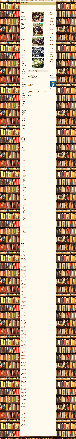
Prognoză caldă (24, 202)
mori (25, 355)
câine (21, 281)
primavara (22, 383)
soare (22, 406)
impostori (22, 334)
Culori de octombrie (24, 178)
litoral (24, 347)
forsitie (24, 316)
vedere (22, 422)
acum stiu (25, 250)
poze (35, 71)
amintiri (25, 254)
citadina (25, 284)
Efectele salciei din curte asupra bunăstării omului (24, 99)
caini (21, 271)
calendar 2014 (22, 275)
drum (25, 304)
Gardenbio (31, 75)
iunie (23, 227)
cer (25, 282)
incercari (25, 334)
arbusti (23, 259)
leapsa (24, 344)
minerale (22, 354)
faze (24, 310)
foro (21, 316)
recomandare (22, 392)
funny (24, 319)
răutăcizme (25, 389)
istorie (22, 338)
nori (23, 362)
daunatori (22, 296)
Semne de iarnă (24, 195)
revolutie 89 (22, 396)
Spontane (24, 219)
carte (22, 276)
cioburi (22, 284)
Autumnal (24, 193)
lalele (21, 343)
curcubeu (22, 294)
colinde (22, 287)
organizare (24, 366)
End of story (51, 33)
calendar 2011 (23, 273)
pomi (24, 378)
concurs (24, 287)
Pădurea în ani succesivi (24, 189)
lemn (25, 345)
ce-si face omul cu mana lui (23, 282)
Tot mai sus (24, 171)
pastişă (24, 368)
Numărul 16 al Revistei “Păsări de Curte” (52, 40)
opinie (24, 365)
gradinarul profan (23, 323)
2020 (22, 140)
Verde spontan (24, 216)
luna (23, 348)
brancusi (24, 269)
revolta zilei (22, 395)
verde (25, 422)
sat (25, 399)
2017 (22, 143)
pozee (21, 382)
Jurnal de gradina (51, 59)
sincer (25, 405)
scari (22, 400)
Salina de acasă (23, 42)
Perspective (24, 155)
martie (23, 230)
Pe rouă (23, 207)
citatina (24, 285)
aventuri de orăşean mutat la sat (23, 266)
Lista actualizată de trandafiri (24, 191)
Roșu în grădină (24, 166)
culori (24, 293)
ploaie (22, 377)
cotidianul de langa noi (23, 290)
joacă (24, 339)
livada (21, 348)
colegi (24, 286)
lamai (24, 343)
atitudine (23, 263)
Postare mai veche (45, 91)
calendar (25, 272)
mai (23, 228)
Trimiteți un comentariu (32, 89)
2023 (22, 137)
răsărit (21, 389)
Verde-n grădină (24, 214)
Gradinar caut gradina (52, 38)
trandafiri (25, 415)
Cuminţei (24, 215)
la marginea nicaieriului (23, 342)
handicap (24, 326)
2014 (22, 233)
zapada (22, 426)
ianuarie (24, 232)
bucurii (25, 270)
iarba (22, 330)
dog (25, 303)
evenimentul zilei (23, 307)
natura (24, 357)
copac (24, 288)
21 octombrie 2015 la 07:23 (33, 88)
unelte (24, 417)
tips (24, 412)
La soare (23, 153)
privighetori (22, 385)
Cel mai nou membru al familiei (52, 49)
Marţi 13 (24, 198)
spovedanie (25, 407)
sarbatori (23, 399)
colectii (22, 286)
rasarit (25, 387)
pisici (23, 374)
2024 (22, 136)
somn (21, 407)
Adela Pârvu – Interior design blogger (52, 22)
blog (24, 268)
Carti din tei (22, 34)
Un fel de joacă (24, 152)
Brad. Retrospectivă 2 (23, 76)
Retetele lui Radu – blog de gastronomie (23, 39)
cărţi (24, 280)
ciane (24, 283)
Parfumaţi (24, 206)
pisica (25, 372)
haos (24, 327)
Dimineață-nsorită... (24, 170)
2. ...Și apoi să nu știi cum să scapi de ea (24, 91)
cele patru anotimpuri (51, 44)
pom (22, 378)
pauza (21, 369)
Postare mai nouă (30, 91)
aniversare (22, 257)
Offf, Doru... (23, 115)
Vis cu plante (23, 46)
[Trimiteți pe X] (34, 70)
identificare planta (23, 332)
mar (22, 351)
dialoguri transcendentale (23, 301)
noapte (22, 361)
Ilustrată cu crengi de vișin (24, 160)
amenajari (22, 253)
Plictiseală (24, 192)
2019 (22, 141)
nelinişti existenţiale (23, 358)
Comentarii (52, 78)
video (25, 423)
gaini (21, 320)
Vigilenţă (24, 217)
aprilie (23, 229)
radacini (22, 386)
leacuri (21, 344)
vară (24, 421)
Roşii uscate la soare (23, 82)
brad (21, 269)
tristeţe (22, 416)
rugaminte (23, 398)
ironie (25, 337)
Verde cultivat (24, 218)
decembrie (24, 146)
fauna (21, 310)
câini (23, 281)
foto (22, 317)
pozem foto (24, 382)
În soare (23, 186)
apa (24, 257)
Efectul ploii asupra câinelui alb (24, 221)
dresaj (22, 304)
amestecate (22, 254)
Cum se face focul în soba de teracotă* (24, 61)
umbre (21, 417)
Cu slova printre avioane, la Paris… (52, 18)
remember (25, 393)
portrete (22, 379)
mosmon (23, 356)
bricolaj (22, 270)
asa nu (24, 261)
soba (24, 406)
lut (22, 349)
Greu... (22, 108)
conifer (22, 288)
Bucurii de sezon (24, 197)
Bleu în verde (24, 175)
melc (25, 352)
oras (21, 366)
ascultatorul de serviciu (23, 262)
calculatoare (22, 272)
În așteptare (24, 209)
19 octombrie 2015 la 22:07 (33, 77)
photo (34, 71)
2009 (22, 239)
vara (22, 420)
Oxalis (51, 60)
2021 (22, 139)
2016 (22, 144)
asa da (22, 261)
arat (25, 258)
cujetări (22, 293)
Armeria (51, 32)
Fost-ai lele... (24, 176)
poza (24, 380)
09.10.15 (24, 205)
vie (38, 71)
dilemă (22, 302)
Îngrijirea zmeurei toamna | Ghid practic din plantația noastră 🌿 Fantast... (52, 55)
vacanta (23, 419)
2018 (22, 142)
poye (21, 380)
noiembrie (24, 148)
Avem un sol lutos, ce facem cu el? (24, 51)
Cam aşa (23, 181)
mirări (24, 354)
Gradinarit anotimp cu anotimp (51, 53)
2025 (22, 135)
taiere (24, 410)
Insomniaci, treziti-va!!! (51, 29)
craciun (24, 292)
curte (25, 294)
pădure (24, 369)
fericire (22, 312)
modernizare (22, 355)
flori (21, 315)
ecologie (24, 305)
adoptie (23, 251)
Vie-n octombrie (24, 183)
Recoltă (23, 185)
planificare (22, 376)
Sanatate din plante (22, 44)
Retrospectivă (24, 187)
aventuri (24, 264)
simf (30, 84)
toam (21, 413)
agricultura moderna (23, 252)
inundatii (24, 336)
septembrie (24, 223)
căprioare (22, 280)
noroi (21, 363)
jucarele (22, 340)
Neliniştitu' (51, 17)
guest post (23, 325)
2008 (22, 240)
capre (25, 275)
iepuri (21, 333)
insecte (22, 336)
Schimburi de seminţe (24, 174)
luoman (41, 433)
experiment (22, 308)
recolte (22, 391)
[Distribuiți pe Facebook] (35, 70)
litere (21, 347)
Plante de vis (22, 36)
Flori (23, 168)
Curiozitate (24, 180)
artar (24, 260)
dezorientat (24, 300)
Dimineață (24, 156)
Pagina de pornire (38, 91)
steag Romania (23, 408)
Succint (23, 172)
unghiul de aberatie (23, 418)
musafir (22, 357)
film (25, 312)
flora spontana (23, 314)
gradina (22, 322)
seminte (24, 403)
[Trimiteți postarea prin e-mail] (31, 70)
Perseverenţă (24, 179)
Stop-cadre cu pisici (24, 211)
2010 (22, 238)
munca (25, 356)
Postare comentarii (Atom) (35, 92)
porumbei (24, 379)
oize (22, 365)
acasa (21, 250)
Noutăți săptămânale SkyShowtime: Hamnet (51, 13)
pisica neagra (24, 373)
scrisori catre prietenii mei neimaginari (23, 401)
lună (25, 348)
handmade (22, 327)
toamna (37, 71)
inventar (22, 337)
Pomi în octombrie (24, 158)
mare (24, 351)
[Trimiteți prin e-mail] (33, 70)
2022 (22, 138)
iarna (25, 330)
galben (24, 320)
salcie (25, 398)
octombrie (33, 71)
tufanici (24, 416)
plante (25, 376)
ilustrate (24, 333)
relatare (22, 393)
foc (24, 315)
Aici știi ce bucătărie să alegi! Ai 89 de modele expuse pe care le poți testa (52, 24)
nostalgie (24, 363)
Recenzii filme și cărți (52, 11)
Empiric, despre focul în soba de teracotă (23, 124)
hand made (51, 47)
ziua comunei (23, 427)
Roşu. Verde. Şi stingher (24, 204)
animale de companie (23, 256)
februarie (24, 231)
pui (24, 385)
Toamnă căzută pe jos (24, 162)
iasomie (24, 331)
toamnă (24, 414)
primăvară (22, 384)
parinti (22, 368)
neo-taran (24, 359)
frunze (22, 319)
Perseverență (24, 167)
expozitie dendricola (23, 309)
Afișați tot (54, 62)
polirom (25, 377)
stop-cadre (22, 409)
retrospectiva (22, 394)
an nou (24, 255)
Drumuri (24, 212)
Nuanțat (23, 163)
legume (22, 345)
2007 (22, 241)
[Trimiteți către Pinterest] (36, 70)
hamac (22, 326)
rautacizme (23, 388)
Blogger (46, 433)
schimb (24, 400)
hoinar (22, 328)
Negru (23, 184)
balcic (24, 267)
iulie (25, 338)
